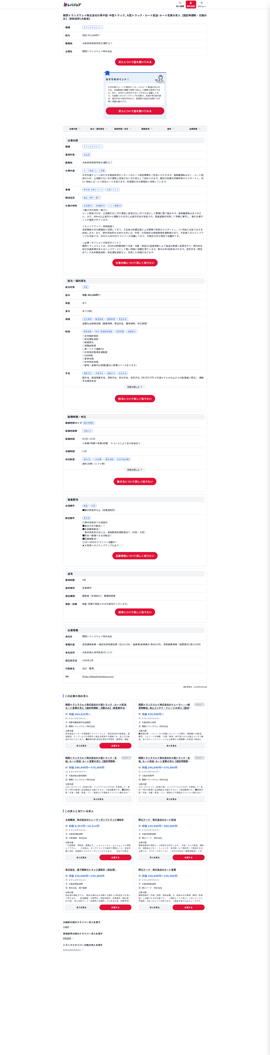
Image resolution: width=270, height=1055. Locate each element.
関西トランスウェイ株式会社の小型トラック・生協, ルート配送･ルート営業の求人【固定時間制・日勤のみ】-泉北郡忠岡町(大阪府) (91, 761)
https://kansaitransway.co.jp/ (98, 676)
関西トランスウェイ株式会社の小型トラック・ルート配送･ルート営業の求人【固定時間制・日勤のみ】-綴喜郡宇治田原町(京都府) (96, 708)
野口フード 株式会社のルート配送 (157, 819)
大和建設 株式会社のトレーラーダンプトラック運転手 (94, 819)
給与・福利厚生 (97, 128)
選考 (169, 128)
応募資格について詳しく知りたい (135, 556)
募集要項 (145, 128)
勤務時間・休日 (121, 128)
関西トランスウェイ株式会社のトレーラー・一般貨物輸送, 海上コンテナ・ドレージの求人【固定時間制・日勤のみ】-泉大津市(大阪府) (165, 708)
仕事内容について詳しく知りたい (135, 262)
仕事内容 (73, 128)
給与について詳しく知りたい (135, 398)
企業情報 (193, 128)
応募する (115, 745)
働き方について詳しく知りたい (135, 481)
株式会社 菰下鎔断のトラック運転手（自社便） (91, 869)
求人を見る (81, 745)
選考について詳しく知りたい (135, 612)
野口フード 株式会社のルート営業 (157, 869)
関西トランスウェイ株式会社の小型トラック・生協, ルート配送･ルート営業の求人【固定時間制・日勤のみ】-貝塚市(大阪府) (164, 761)
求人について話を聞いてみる (135, 62)
